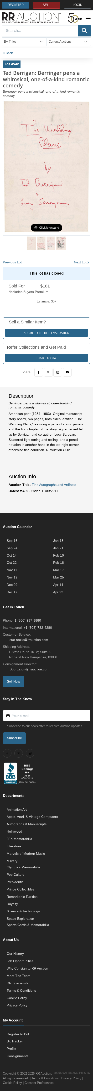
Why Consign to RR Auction (27, 968)
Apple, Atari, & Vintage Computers (32, 817)
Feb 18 (58, 562)
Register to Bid (18, 1034)
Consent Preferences (39, 1083)
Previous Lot (12, 262)
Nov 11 (12, 570)
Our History (15, 953)
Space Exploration (20, 918)
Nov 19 (12, 577)
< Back (8, 53)
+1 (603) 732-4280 (38, 627)
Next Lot (80, 262)
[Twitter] (48, 372)
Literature (14, 846)
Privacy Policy (17, 1005)
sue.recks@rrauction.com (29, 640)
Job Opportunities (20, 961)
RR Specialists (17, 983)
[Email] (67, 372)
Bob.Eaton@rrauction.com (29, 669)
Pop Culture (16, 874)
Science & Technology (23, 911)
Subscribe (14, 738)
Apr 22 (58, 592)
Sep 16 (12, 541)
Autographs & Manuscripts (26, 824)
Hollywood (14, 831)
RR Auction (43, 1073)
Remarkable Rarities (22, 897)
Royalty (12, 904)
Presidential (15, 882)
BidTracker (15, 1041)
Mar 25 (58, 577)
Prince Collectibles (20, 889)
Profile (11, 1049)
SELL (46, 5)
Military (12, 861)
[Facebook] (38, 372)
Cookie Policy (17, 998)
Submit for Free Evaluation (47, 333)
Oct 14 (12, 555)
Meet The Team (19, 976)
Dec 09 (12, 585)
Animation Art (17, 809)
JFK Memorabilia (19, 839)
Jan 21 (58, 548)
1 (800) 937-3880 (28, 620)
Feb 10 (58, 555)
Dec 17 (12, 592)
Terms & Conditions (21, 990)
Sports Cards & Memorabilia (28, 925)
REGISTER (16, 5)
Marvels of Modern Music (26, 853)
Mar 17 (58, 570)
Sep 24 (12, 548)
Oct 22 (12, 562)
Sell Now (13, 681)
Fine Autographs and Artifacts (54, 485)
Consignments (17, 1056)
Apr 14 (58, 585)
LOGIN (77, 5)
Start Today (46, 358)
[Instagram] (57, 372)
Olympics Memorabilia (23, 867)
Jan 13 (58, 541)
